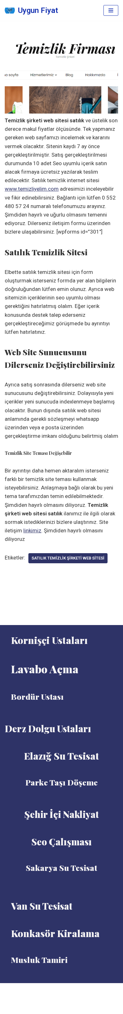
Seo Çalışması (61, 842)
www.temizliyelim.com (32, 189)
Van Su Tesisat (41, 906)
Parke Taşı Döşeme (62, 782)
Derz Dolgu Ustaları (48, 728)
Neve (46, 990)
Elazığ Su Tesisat (61, 756)
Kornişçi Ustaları (49, 640)
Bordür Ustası (37, 696)
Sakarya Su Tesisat (61, 867)
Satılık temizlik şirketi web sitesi (68, 558)
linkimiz (32, 530)
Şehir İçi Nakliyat (61, 814)
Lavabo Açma (45, 669)
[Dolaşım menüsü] (110, 10)
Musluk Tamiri (39, 959)
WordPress (69, 990)
